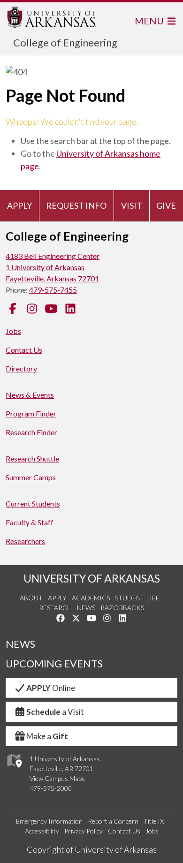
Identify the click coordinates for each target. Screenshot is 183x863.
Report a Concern (113, 821)
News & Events (30, 394)
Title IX (154, 821)
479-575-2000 (51, 788)
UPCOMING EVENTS (54, 664)
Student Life (137, 598)
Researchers (25, 541)
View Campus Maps (57, 778)
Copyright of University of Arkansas (92, 849)
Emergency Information (49, 821)
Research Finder (31, 432)
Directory (21, 368)
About (31, 598)
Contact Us (24, 349)
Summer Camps (31, 477)
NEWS (20, 644)
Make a (47, 736)
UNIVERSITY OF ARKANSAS (91, 578)
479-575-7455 (53, 289)
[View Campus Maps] (14, 770)
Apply (19, 205)
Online (50, 688)
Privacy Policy (83, 831)
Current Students (33, 503)
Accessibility (42, 831)
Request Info (76, 205)
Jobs (13, 330)
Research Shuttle (32, 458)
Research (55, 608)
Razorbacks (122, 608)
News (86, 608)
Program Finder (31, 413)
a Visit (55, 712)
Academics (91, 598)
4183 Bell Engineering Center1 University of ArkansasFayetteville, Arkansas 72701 (52, 267)
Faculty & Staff (29, 522)
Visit (131, 205)
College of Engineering (65, 42)
